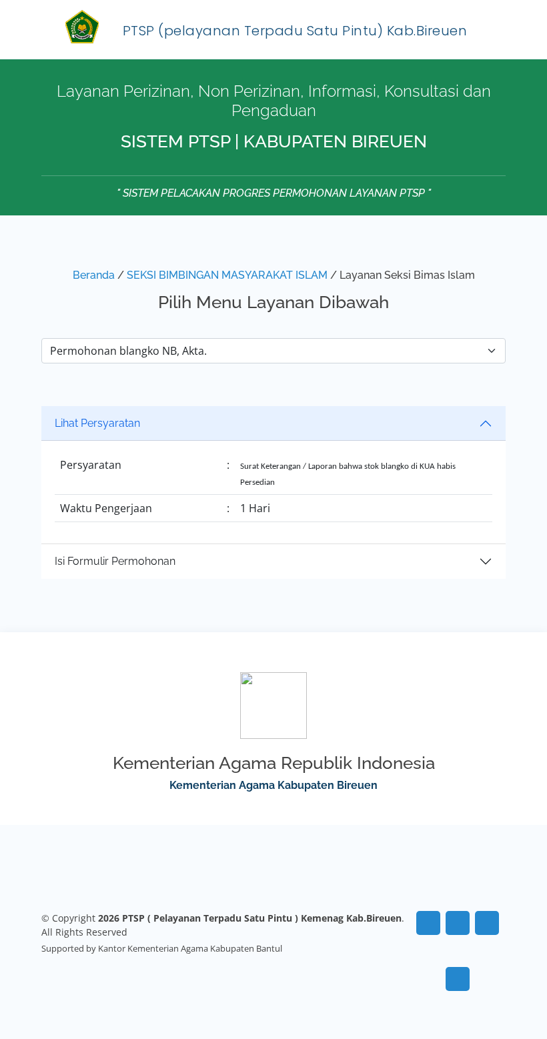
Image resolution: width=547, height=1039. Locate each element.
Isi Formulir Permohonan (115, 561)
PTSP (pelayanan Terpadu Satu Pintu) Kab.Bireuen (295, 30)
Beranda (94, 275)
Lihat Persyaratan (97, 423)
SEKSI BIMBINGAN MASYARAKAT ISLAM (227, 275)
